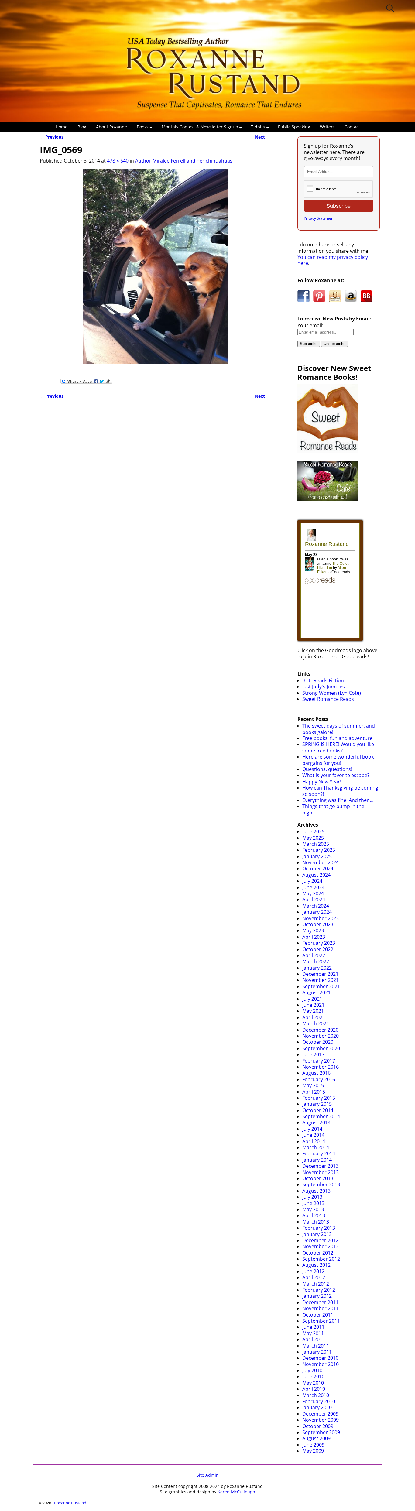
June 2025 (313, 831)
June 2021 (313, 1005)
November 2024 (320, 862)
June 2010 (313, 1376)
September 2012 (321, 1259)
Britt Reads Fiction (323, 680)
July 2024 (312, 881)
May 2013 (313, 1209)
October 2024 (317, 868)
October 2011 (317, 1314)
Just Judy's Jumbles (323, 686)
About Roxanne (111, 127)
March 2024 (315, 906)
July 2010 (312, 1370)
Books (143, 127)
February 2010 (318, 1401)
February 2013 (318, 1228)
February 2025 (318, 850)
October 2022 (317, 949)
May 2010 (313, 1382)
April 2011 (313, 1339)
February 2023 (318, 943)
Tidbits (258, 127)
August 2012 (316, 1265)
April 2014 (313, 1141)
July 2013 (312, 1197)
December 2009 (320, 1413)
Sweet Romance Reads (328, 699)
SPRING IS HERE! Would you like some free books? (338, 747)
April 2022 (313, 955)
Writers (327, 127)
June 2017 (313, 1054)
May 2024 (313, 893)
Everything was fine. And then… (337, 800)
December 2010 (320, 1358)
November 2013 (320, 1172)
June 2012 (313, 1271)
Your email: (310, 325)
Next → (262, 137)
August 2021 (316, 992)
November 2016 (320, 1067)
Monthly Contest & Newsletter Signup (200, 127)
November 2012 (320, 1246)
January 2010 (317, 1407)
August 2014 (316, 1122)
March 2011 (315, 1345)
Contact (352, 127)
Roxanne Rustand (70, 1503)
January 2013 (317, 1234)
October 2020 (317, 1042)
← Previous (51, 137)
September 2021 (321, 986)
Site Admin (208, 1475)
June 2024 (313, 887)
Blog (81, 127)
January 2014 (317, 1159)
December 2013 (320, 1166)
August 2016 (316, 1073)
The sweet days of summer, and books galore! (338, 728)
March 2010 (315, 1395)
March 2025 (315, 844)
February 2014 (318, 1153)
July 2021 (312, 998)
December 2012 (320, 1240)
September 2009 (321, 1432)
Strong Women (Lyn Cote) (331, 693)
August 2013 (316, 1190)
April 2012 (313, 1277)
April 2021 (313, 1017)
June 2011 (313, 1327)
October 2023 (317, 924)
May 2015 (313, 1085)
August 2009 (316, 1438)
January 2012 (317, 1296)
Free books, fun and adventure (337, 738)
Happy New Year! (321, 781)
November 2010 (320, 1364)
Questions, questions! (327, 769)
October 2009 (317, 1426)
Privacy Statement (319, 218)
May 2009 (313, 1451)
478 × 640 (118, 160)
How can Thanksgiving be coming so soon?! (340, 790)
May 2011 (313, 1333)
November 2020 (320, 1036)
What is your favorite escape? (335, 775)
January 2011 (317, 1351)
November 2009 (320, 1420)
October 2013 (317, 1178)
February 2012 (318, 1290)
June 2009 (313, 1444)
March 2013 (315, 1221)
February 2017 (318, 1060)
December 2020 (320, 1029)
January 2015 (317, 1104)
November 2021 (320, 980)
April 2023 (313, 937)
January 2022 (317, 968)
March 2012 (315, 1283)
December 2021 (320, 974)
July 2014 (312, 1129)
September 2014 (321, 1116)
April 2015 (313, 1091)
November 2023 (320, 918)
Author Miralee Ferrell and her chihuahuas (183, 160)
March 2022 (315, 961)
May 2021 (313, 1011)
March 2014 (315, 1147)
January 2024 (317, 912)
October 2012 (317, 1252)
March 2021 (315, 1023)
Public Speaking (294, 127)
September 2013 (321, 1184)
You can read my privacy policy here (332, 260)
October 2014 (317, 1110)
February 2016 (318, 1079)
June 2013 (313, 1203)
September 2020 (321, 1048)
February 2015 (318, 1098)
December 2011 (320, 1302)
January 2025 (317, 856)
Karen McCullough (236, 1492)
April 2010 (313, 1389)
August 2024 (316, 875)
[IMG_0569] (155, 270)
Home (61, 127)
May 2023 (313, 930)
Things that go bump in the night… (333, 809)
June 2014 (313, 1135)
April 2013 (313, 1215)
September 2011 (321, 1320)
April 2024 (313, 899)
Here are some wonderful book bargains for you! (338, 759)
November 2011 (320, 1308)
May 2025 (313, 837)
